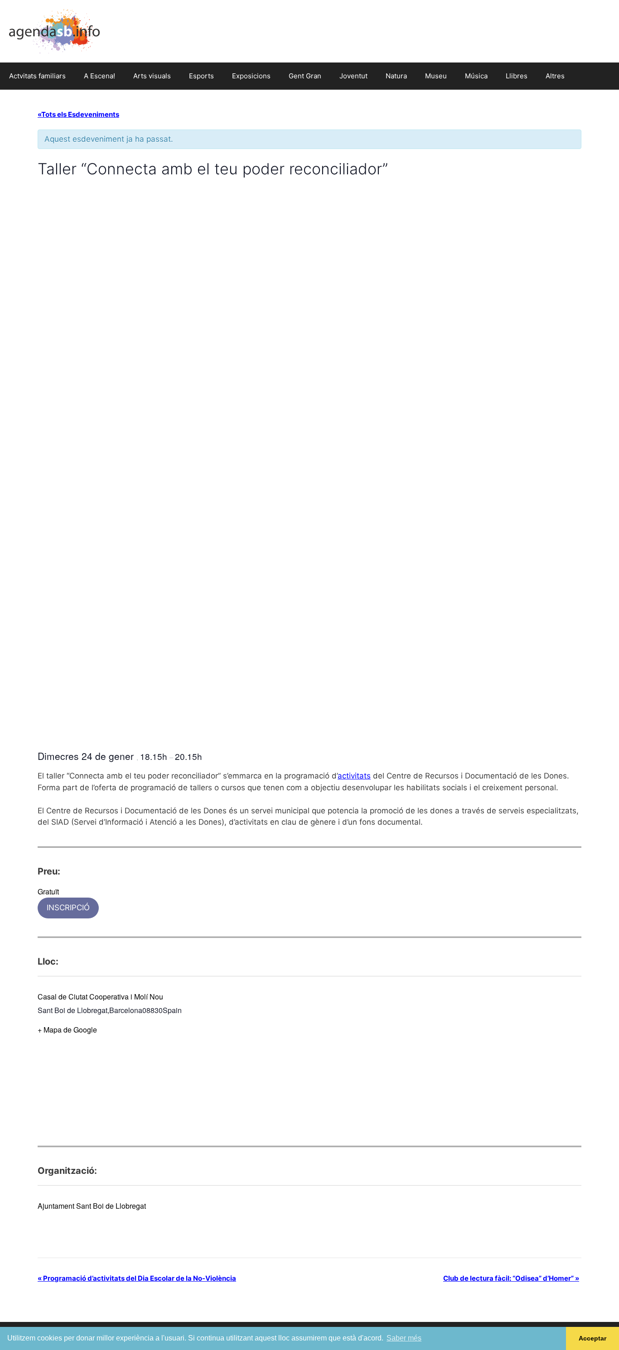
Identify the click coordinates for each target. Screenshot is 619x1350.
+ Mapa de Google (67, 1029)
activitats (354, 775)
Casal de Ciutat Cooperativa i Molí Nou (100, 996)
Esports (201, 76)
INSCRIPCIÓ (68, 907)
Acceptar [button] (592, 1338)
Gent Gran (305, 76)
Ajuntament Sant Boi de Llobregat (92, 1206)
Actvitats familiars (37, 76)
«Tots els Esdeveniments (78, 114)
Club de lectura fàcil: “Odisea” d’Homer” (511, 1278)
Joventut (353, 76)
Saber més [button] (404, 1338)
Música (476, 76)
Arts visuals (152, 76)
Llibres (516, 76)
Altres (555, 76)
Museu (436, 76)
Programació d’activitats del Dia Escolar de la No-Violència (137, 1278)
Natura (396, 76)
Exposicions (251, 76)
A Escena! (99, 76)
